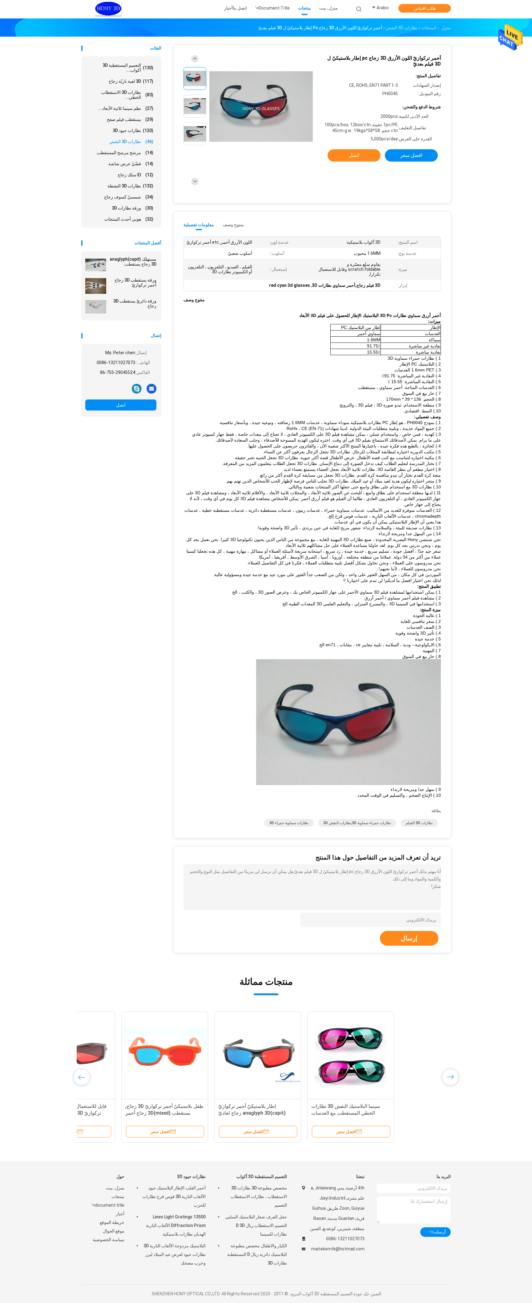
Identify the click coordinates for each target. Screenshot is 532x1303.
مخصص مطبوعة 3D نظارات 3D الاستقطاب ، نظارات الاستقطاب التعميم (259, 1196)
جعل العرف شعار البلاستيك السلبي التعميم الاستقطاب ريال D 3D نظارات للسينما (256, 1225)
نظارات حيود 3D (133, 130)
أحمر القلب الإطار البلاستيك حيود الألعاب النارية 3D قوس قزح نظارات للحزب (174, 1196)
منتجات (117, 1196)
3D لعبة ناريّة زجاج (131, 81)
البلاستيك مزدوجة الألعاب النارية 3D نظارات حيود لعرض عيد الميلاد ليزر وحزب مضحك (174, 1254)
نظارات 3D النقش (131, 141)
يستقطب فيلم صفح (130, 119)
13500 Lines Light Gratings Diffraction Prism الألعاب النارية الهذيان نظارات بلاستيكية (176, 1225)
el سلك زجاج (135, 174)
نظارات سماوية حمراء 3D (288, 823)
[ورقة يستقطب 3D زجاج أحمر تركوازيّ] (95, 285)
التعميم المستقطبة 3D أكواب (261, 1176)
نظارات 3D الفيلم (419, 823)
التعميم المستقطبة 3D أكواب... (128, 68)
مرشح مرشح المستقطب (125, 152)
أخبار (120, 1213)
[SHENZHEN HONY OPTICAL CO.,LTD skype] (137, 388)
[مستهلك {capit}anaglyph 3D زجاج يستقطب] (95, 265)
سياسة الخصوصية (108, 1239)
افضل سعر (411, 155)
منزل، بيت (115, 1187)
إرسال (409, 938)
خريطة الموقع (112, 1222)
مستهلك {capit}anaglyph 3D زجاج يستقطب (133, 262)
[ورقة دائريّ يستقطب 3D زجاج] (95, 306)
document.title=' (107, 1205)
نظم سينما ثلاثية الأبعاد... (126, 108)
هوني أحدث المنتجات (128, 219)
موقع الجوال (113, 1231)
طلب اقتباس (424, 8)
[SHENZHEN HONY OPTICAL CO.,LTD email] (151, 388)
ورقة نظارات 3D (132, 208)
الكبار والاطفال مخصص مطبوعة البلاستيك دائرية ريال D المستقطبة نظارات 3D (257, 1254)
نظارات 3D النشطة (130, 185)
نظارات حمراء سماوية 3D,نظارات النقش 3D (357, 823)
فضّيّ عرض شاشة (130, 163)
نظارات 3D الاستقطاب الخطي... (127, 95)
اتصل (121, 405)
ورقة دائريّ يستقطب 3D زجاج (134, 303)
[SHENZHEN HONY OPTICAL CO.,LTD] (108, 9)
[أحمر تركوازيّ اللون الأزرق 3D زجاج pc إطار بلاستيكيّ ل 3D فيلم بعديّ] (261, 107)
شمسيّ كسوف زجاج (128, 196)
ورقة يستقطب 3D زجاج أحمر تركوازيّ (135, 282)
